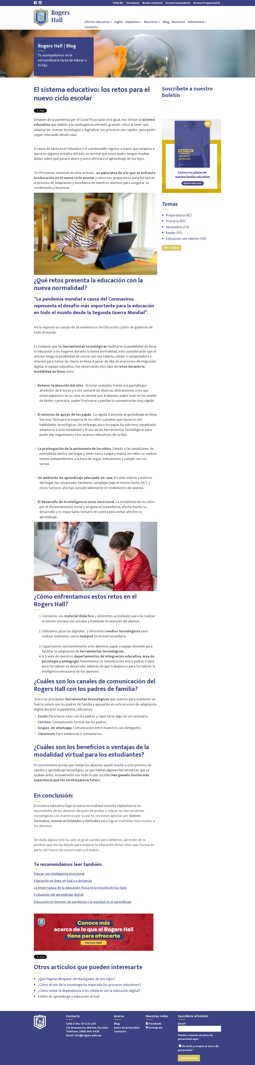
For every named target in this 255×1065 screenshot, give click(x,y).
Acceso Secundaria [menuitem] (178, 3)
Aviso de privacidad (126, 1027)
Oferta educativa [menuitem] (97, 21)
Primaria (175, 221)
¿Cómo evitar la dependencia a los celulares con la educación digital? (89, 991)
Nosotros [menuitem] (151, 21)
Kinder (174, 233)
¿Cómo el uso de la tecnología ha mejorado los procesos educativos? (89, 985)
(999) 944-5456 (89, 1031)
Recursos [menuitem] (178, 21)
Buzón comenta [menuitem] (152, 3)
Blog (117, 1023)
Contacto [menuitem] (91, 27)
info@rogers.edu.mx (87, 1035)
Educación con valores (186, 239)
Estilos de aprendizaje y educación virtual (68, 997)
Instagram (155, 1027)
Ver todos (171, 248)
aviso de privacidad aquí (195, 1037)
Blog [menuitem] (166, 21)
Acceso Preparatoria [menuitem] (206, 3)
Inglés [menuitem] (118, 21)
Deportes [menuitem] (132, 21)
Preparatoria (179, 215)
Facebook (154, 1023)
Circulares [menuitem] (132, 3)
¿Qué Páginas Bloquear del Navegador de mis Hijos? (76, 979)
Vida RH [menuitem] (118, 3)
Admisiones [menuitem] (196, 21)
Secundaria (177, 227)
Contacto (120, 1031)
